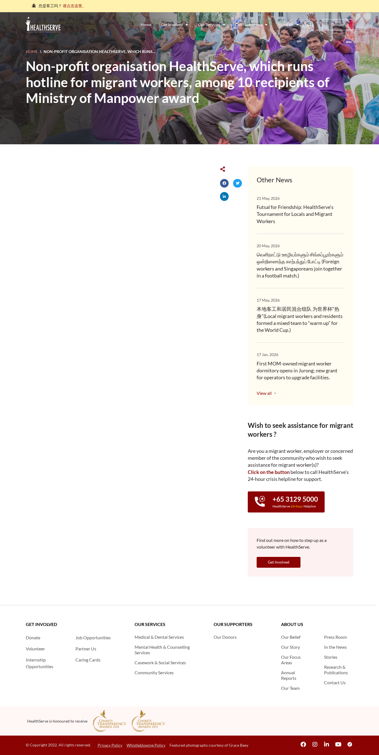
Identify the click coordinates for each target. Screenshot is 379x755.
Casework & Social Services (160, 662)
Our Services (209, 24)
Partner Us (85, 648)
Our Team (290, 688)
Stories (330, 657)
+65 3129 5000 (295, 499)
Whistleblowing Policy (146, 745)
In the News (335, 647)
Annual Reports (288, 675)
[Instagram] (315, 744)
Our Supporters (248, 24)
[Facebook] (303, 744)
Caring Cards (87, 659)
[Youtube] (338, 744)
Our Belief (290, 637)
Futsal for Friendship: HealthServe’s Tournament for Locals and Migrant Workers (295, 214)
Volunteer (35, 648)
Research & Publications (336, 669)
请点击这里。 (74, 5)
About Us (285, 24)
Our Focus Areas (291, 659)
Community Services (154, 672)
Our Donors (225, 637)
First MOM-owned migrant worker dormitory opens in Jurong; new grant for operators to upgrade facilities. (297, 370)
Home (146, 24)
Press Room (335, 637)
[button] (224, 183)
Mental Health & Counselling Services (162, 649)
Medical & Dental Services (159, 637)
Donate (33, 637)
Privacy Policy (110, 745)
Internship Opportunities (39, 663)
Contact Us (335, 682)
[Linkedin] (326, 744)
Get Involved (172, 24)
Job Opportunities (93, 637)
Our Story (290, 647)
